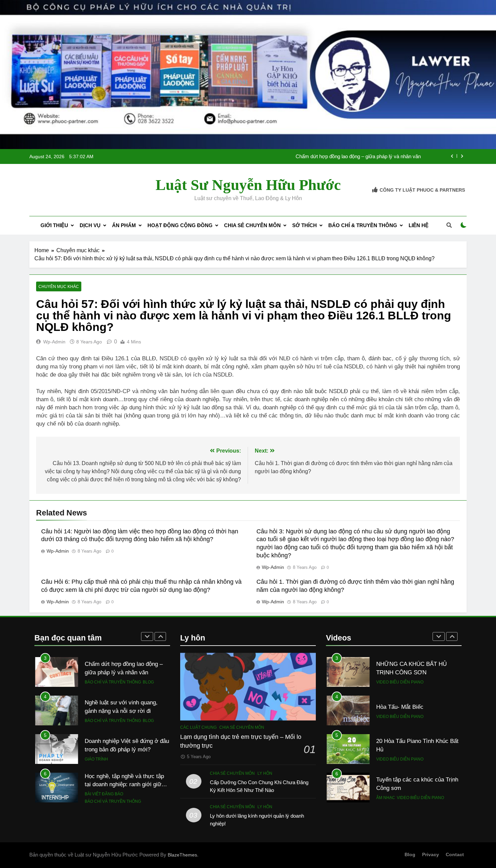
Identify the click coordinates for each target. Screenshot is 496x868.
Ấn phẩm (124, 225)
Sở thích (304, 225)
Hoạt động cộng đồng (180, 225)
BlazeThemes (182, 855)
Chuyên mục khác (58, 286)
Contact (455, 854)
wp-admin (54, 341)
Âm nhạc (385, 797)
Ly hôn (264, 773)
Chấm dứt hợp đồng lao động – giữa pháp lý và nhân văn (358, 156)
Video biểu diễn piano (399, 682)
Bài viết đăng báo (104, 794)
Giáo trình (96, 759)
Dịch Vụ (90, 225)
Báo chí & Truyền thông (362, 225)
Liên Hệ (419, 225)
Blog (148, 682)
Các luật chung (198, 727)
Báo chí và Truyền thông (113, 682)
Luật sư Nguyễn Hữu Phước (248, 184)
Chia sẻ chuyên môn (252, 225)
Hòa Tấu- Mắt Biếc (399, 707)
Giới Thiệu (54, 225)
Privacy (430, 854)
